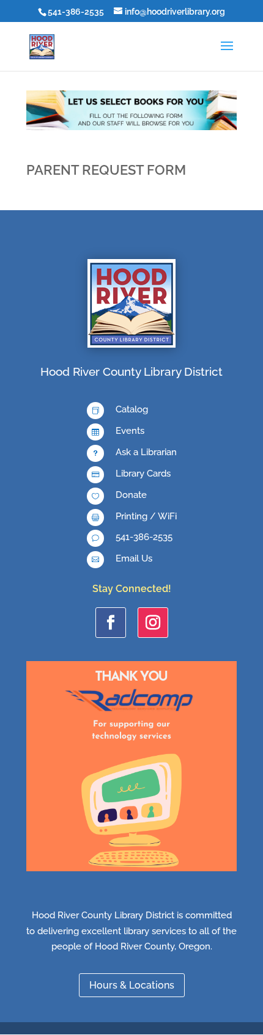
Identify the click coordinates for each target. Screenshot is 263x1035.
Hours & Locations (131, 985)
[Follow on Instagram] (153, 622)
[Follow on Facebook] (110, 622)
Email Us (134, 558)
